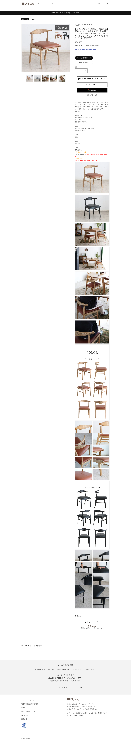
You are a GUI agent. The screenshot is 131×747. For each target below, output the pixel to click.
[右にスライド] (68, 78)
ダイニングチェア (34, 19)
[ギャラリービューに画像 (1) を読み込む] (29, 78)
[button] (47, 4)
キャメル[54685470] (84, 58)
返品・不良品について (28, 711)
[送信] (81, 687)
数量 (76, 67)
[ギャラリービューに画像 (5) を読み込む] (62, 78)
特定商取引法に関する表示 (29, 704)
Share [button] (79, 616)
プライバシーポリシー (28, 700)
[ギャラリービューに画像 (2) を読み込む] (37, 78)
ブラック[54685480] (84, 62)
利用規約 (24, 708)
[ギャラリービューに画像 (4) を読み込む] (53, 78)
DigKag (28, 738)
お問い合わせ (25, 715)
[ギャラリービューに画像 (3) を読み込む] (45, 78)
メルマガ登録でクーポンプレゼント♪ (93, 78)
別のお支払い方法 (92, 95)
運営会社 (24, 719)
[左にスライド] (23, 78)
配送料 (77, 45)
